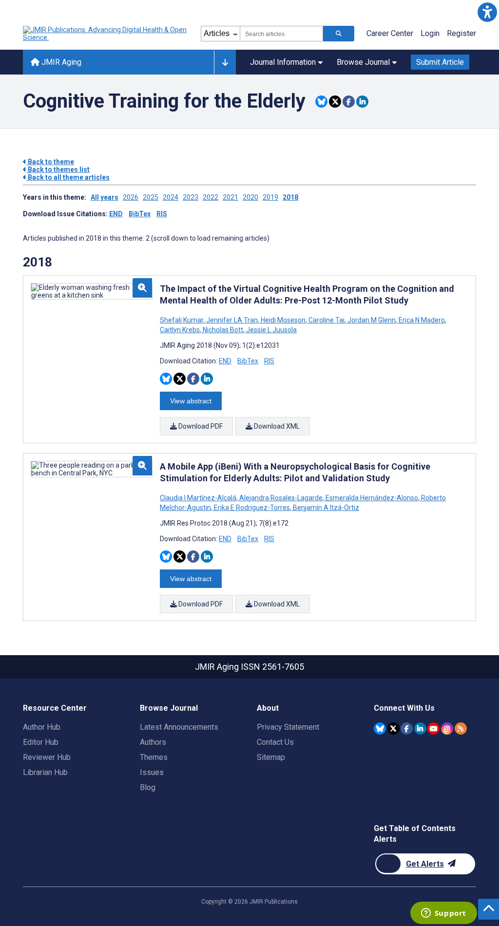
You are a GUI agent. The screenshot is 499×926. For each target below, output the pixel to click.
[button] (487, 12)
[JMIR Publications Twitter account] (393, 728)
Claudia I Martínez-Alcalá (199, 498)
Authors (153, 742)
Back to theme (50, 162)
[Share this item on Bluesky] (321, 101)
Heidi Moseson (283, 320)
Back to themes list (58, 169)
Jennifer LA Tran (232, 320)
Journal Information (283, 62)
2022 (210, 197)
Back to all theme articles (68, 177)
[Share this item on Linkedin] (362, 101)
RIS (161, 214)
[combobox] (281, 33)
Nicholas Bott (223, 330)
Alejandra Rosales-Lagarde (281, 498)
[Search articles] (338, 33)
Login (430, 33)
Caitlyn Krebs (180, 330)
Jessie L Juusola (271, 330)
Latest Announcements (179, 727)
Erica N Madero (421, 320)
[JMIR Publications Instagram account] (447, 728)
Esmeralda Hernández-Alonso (372, 498)
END (116, 214)
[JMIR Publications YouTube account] (433, 728)
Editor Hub (40, 742)
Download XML (276, 426)
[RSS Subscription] (461, 728)
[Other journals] (225, 62)
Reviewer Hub (47, 757)
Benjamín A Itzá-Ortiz (325, 507)
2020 (250, 197)
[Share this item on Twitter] (335, 101)
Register (461, 33)
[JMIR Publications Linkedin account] (420, 728)
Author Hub (41, 727)
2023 (190, 197)
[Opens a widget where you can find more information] (443, 914)
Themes (154, 757)
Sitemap (271, 757)
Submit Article (440, 62)
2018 (290, 197)
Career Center (389, 33)
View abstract (190, 401)
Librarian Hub (45, 772)
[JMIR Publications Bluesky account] (380, 728)
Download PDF (200, 426)
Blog (147, 787)
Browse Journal (363, 62)
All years (104, 197)
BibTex (140, 214)
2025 (150, 197)
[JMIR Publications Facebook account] (407, 728)
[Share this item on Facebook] (349, 101)
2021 (230, 197)
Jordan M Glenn (371, 320)
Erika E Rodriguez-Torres (251, 507)
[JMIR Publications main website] (106, 33)
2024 (170, 197)
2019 (270, 197)
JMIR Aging (60, 62)
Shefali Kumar (182, 320)
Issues (152, 772)
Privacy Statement (288, 727)
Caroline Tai (326, 320)
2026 (130, 197)
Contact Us (275, 742)
